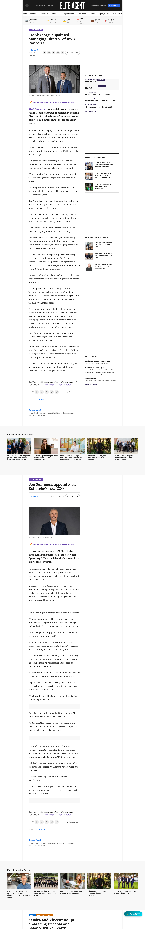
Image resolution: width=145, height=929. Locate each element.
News (25, 14)
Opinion (54, 14)
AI (60, 14)
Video (93, 14)
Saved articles (117, 14)
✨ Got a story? (133, 914)
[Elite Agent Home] (72, 6)
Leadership (44, 14)
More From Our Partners (20, 434)
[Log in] (27, 5)
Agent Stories (69, 14)
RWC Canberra (37, 109)
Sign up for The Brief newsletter (57, 385)
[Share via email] (58, 52)
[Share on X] (53, 52)
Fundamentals (82, 14)
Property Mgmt (103, 14)
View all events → (91, 111)
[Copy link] (62, 52)
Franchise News (44, 915)
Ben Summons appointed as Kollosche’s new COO (52, 486)
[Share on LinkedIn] (49, 52)
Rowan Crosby (36, 50)
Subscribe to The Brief (98, 5)
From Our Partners (95, 157)
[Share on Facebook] (44, 52)
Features (33, 14)
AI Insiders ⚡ (113, 5)
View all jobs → (92, 385)
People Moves (36, 30)
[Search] (31, 5)
